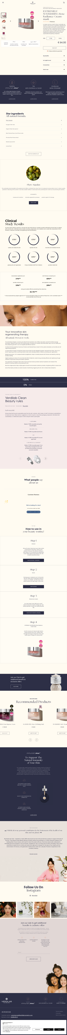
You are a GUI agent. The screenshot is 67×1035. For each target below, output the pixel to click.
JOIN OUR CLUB (33, 959)
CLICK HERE (15, 686)
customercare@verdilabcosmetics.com (22, 1015)
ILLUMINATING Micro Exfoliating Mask (33, 724)
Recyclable (25, 406)
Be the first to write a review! (33, 512)
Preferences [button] (8, 1031)
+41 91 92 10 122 (6, 1012)
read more (33, 202)
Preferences (37, 1029)
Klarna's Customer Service (60, 1015)
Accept (59, 1029)
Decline (48, 1029)
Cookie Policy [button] (7, 1030)
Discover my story (33, 854)
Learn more (12, 99)
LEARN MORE (33, 815)
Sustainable (19, 406)
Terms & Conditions (59, 1011)
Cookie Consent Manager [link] (7, 1022)
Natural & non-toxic (10, 406)
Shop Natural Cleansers (33, 560)
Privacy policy (58, 1013)
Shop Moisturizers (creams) (33, 612)
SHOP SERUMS (33, 586)
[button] (45, 458)
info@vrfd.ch (14, 1017)
